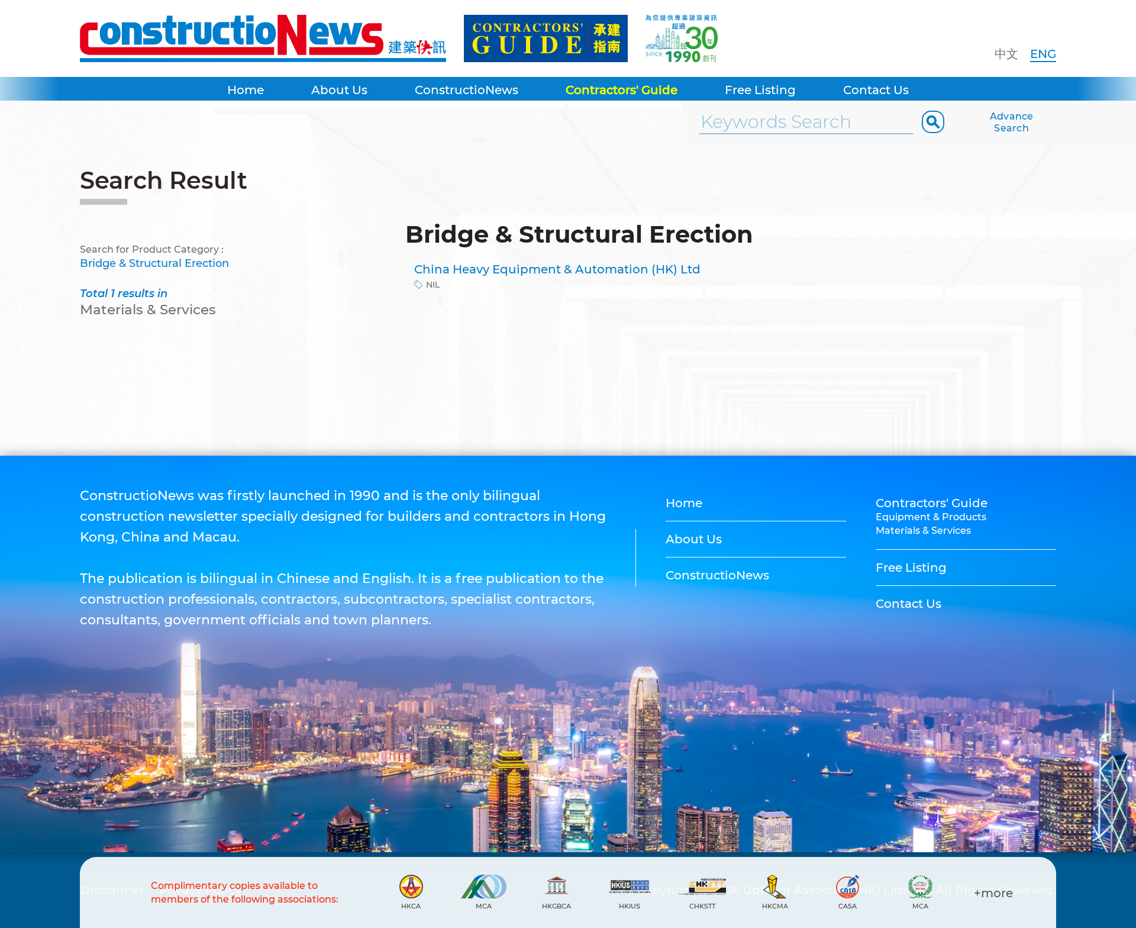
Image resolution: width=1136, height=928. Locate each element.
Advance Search (1012, 122)
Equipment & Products (931, 517)
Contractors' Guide (621, 90)
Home (245, 90)
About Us (339, 90)
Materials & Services (923, 530)
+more (993, 893)
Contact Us (876, 90)
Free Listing (760, 90)
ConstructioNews (466, 90)
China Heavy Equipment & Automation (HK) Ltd (557, 269)
